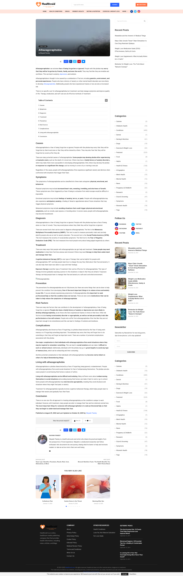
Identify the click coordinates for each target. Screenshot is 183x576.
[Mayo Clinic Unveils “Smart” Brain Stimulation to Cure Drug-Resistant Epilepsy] (120, 268)
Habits (131, 161)
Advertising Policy (73, 536)
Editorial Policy (72, 542)
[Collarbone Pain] (47, 486)
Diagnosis (43, 113)
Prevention (43, 121)
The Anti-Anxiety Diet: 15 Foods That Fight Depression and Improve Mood (130, 531)
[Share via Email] (83, 61)
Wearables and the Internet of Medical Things (130, 36)
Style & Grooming (131, 197)
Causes (42, 105)
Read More (133, 574)
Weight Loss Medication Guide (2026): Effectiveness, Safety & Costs (137, 282)
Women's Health (131, 206)
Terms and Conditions (74, 549)
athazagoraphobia (49, 84)
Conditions (131, 130)
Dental (131, 135)
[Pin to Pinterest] (79, 61)
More (124, 11)
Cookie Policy (71, 539)
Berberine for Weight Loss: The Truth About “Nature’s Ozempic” (136, 312)
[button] (38, 490)
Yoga (131, 210)
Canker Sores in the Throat (73, 501)
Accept (124, 574)
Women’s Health (78, 11)
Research (131, 192)
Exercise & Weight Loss (111, 11)
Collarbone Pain (47, 501)
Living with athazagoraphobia (49, 132)
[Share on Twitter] (75, 61)
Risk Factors (44, 125)
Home (45, 11)
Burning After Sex (98, 501)
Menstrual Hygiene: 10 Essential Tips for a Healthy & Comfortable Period (131, 543)
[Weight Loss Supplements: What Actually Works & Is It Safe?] (120, 299)
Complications (44, 128)
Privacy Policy (71, 532)
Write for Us (71, 552)
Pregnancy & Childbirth (131, 188)
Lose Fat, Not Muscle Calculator (104, 532)
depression (63, 74)
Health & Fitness (131, 166)
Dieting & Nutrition (93, 11)
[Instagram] (139, 11)
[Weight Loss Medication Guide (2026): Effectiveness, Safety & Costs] (120, 283)
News (131, 183)
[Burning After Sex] (98, 486)
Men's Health (131, 174)
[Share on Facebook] (70, 61)
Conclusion (43, 136)
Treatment (43, 117)
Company (71, 525)
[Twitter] (135, 11)
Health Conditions (55, 11)
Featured (131, 152)
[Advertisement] (131, 93)
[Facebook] (131, 11)
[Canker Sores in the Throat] (73, 486)
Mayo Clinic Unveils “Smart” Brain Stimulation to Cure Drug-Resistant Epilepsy (137, 267)
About (69, 529)
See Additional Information (91, 572)
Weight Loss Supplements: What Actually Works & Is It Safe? (136, 297)
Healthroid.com (70, 567)
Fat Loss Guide (98, 536)
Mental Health (131, 179)
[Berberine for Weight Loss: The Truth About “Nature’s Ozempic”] (120, 314)
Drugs (67, 11)
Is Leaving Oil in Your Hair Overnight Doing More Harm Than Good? (131, 555)
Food (131, 157)
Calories (131, 121)
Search (114, 4)
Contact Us (70, 556)
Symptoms (43, 109)
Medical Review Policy (74, 546)
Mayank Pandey (45, 53)
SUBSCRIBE (142, 4)
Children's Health (131, 126)
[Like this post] (66, 61)
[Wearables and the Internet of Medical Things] (120, 253)
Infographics (131, 170)
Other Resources (101, 525)
